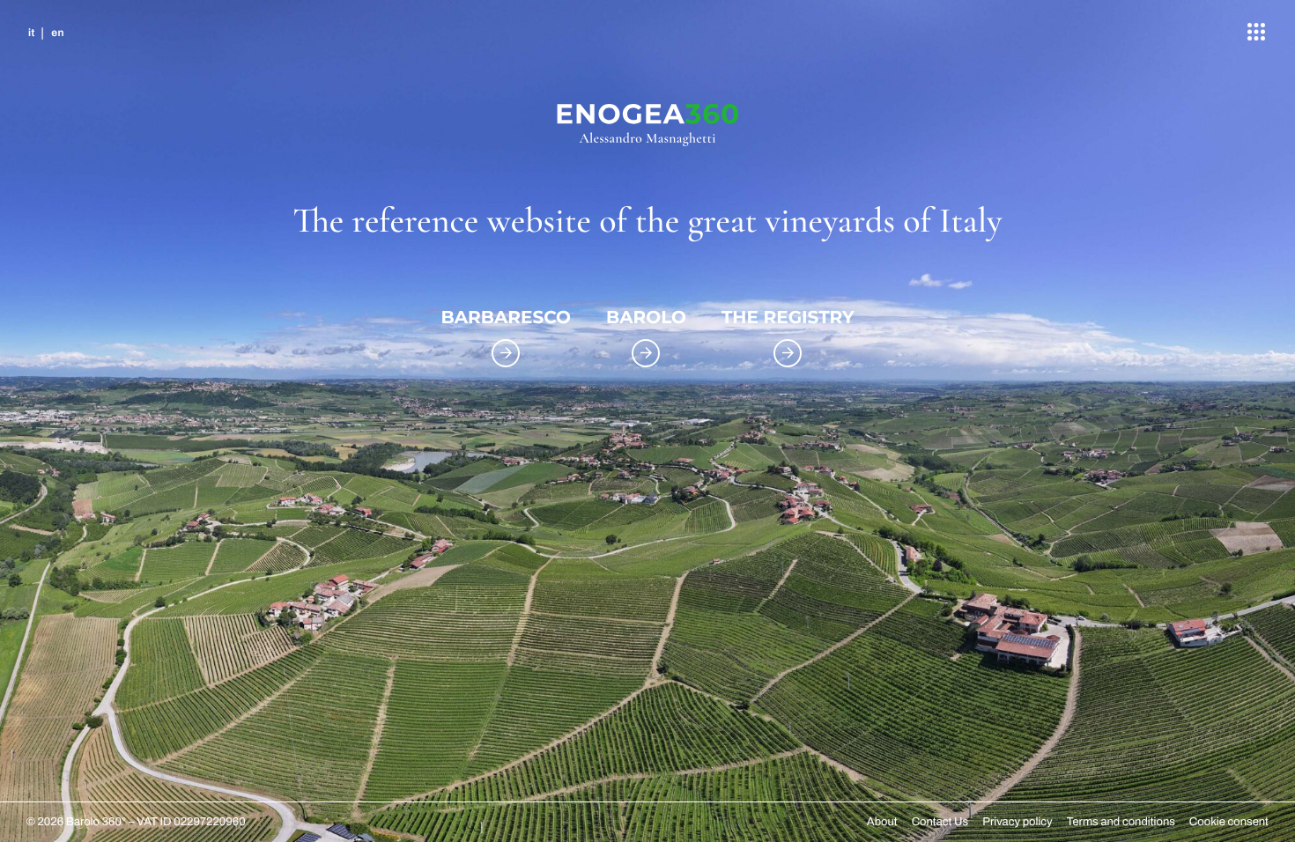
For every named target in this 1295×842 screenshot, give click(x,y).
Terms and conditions (1121, 822)
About (882, 822)
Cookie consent (1229, 822)
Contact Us (940, 822)
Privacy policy (1017, 822)
